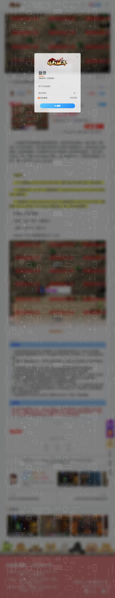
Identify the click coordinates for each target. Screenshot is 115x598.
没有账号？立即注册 (46, 78)
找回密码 (73, 98)
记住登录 (43, 98)
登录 (59, 106)
